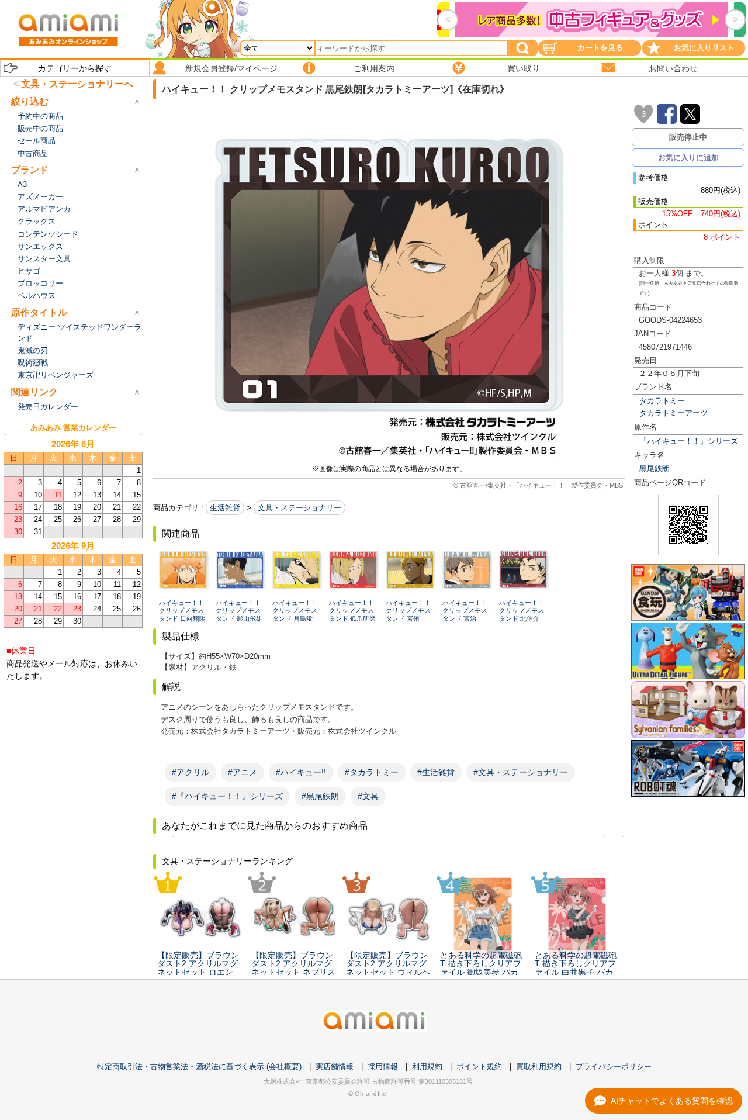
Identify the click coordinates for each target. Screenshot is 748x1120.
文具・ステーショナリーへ (77, 84)
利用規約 (427, 1066)
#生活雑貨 (436, 772)
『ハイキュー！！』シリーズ (688, 441)
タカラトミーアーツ (673, 413)
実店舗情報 (335, 1066)
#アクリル (190, 772)
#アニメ (242, 772)
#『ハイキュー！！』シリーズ (227, 796)
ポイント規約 (479, 1066)
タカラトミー (662, 400)
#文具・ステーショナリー (520, 772)
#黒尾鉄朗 (320, 796)
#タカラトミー (372, 772)
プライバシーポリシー (614, 1066)
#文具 (368, 796)
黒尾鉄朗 (654, 468)
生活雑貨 (225, 507)
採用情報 (383, 1066)
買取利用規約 (539, 1066)
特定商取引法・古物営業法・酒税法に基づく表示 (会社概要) (199, 1066)
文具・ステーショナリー (299, 507)
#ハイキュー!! (301, 772)
